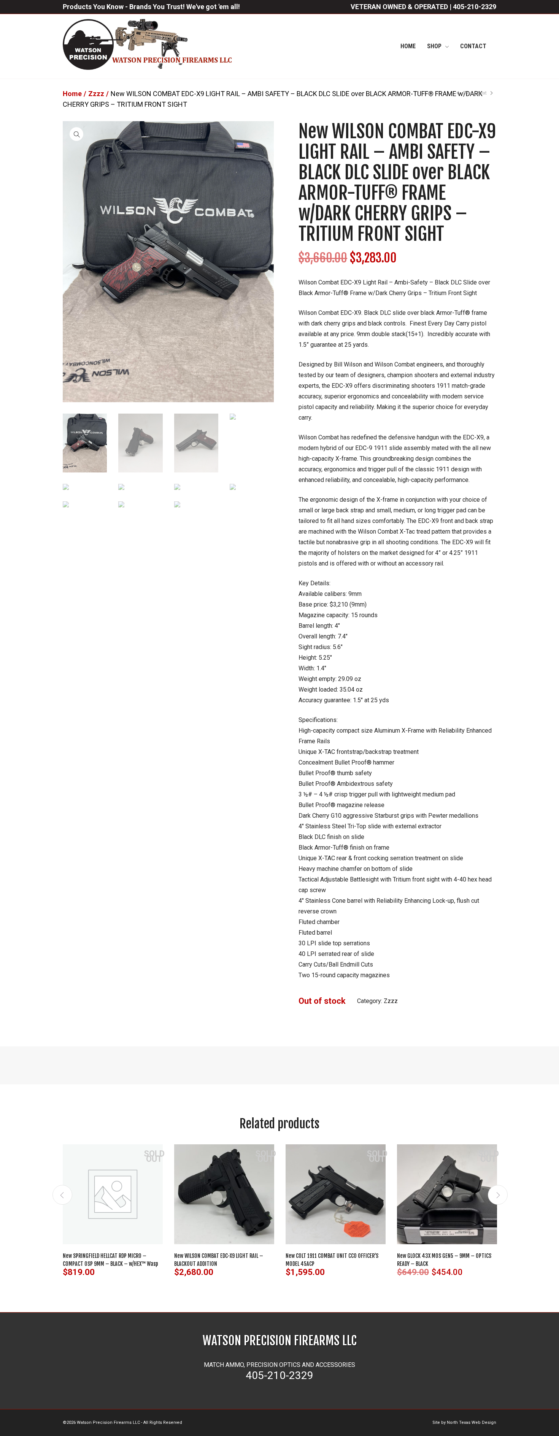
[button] (76, 134)
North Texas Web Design (471, 1422)
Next (482, 93)
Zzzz (96, 94)
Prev (467, 93)
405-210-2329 (474, 7)
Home (72, 94)
